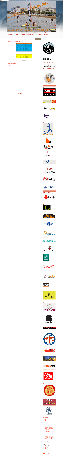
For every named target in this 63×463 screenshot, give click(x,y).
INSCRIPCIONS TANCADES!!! (47, 431)
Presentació (15, 32)
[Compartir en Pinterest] (25, 60)
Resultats (17, 34)
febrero (46, 445)
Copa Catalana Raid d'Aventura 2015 (42, 34)
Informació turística (30, 34)
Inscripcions (41, 32)
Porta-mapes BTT (11, 34)
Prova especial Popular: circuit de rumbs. (49, 433)
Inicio (25, 91)
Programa (29, 32)
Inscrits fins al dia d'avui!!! (49, 435)
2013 (45, 448)
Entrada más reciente (11, 91)
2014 (45, 447)
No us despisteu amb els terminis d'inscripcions (49, 437)
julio (46, 441)
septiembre (47, 421)
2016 (45, 419)
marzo (46, 444)
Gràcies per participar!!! (48, 427)
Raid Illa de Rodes (47, 453)
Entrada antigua (37, 91)
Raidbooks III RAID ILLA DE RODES (49, 429)
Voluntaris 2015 (10, 36)
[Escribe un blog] (22, 60)
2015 (45, 420)
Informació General (22, 32)
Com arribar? (23, 34)
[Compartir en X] (23, 60)
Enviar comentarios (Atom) (26, 93)
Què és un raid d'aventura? (49, 32)
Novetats (9, 32)
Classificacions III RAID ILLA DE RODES (48, 425)
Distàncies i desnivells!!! (49, 438)
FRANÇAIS (22, 36)
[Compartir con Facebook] (24, 60)
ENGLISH (16, 36)
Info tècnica (35, 32)
